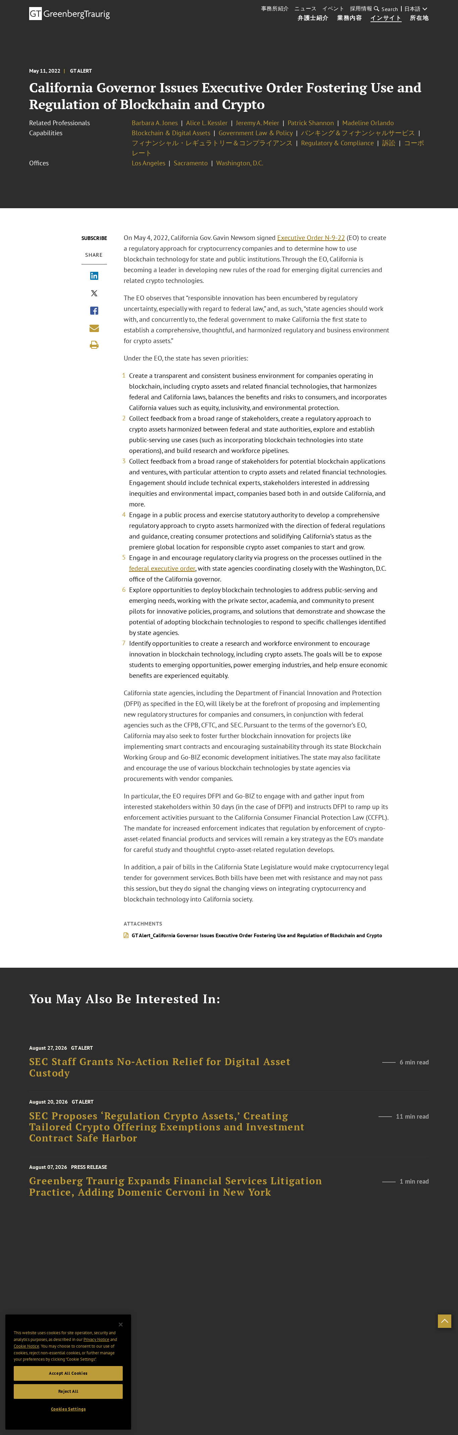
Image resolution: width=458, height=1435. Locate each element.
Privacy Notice (96, 1339)
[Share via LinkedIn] (94, 276)
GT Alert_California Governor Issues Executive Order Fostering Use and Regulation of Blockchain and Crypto (257, 935)
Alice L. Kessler (207, 122)
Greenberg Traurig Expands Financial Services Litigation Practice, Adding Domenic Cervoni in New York (176, 1186)
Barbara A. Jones (155, 122)
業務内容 (349, 18)
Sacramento (191, 163)
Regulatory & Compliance (337, 143)
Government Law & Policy (256, 133)
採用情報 (361, 8)
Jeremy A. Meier (257, 122)
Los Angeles (148, 163)
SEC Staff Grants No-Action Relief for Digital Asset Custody (160, 1067)
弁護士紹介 (313, 18)
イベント (333, 8)
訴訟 (389, 143)
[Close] (121, 1325)
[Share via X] (94, 294)
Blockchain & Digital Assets (171, 133)
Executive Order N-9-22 (311, 237)
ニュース (305, 8)
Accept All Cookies (68, 1373)
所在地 (419, 18)
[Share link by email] (94, 328)
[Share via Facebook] (94, 311)
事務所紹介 (275, 8)
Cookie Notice (26, 1346)
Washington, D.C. (239, 163)
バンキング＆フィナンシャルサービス (358, 133)
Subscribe (94, 238)
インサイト (386, 18)
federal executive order (162, 568)
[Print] (94, 344)
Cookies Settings (68, 1409)
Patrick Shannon (311, 122)
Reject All (68, 1391)
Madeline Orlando (368, 122)
